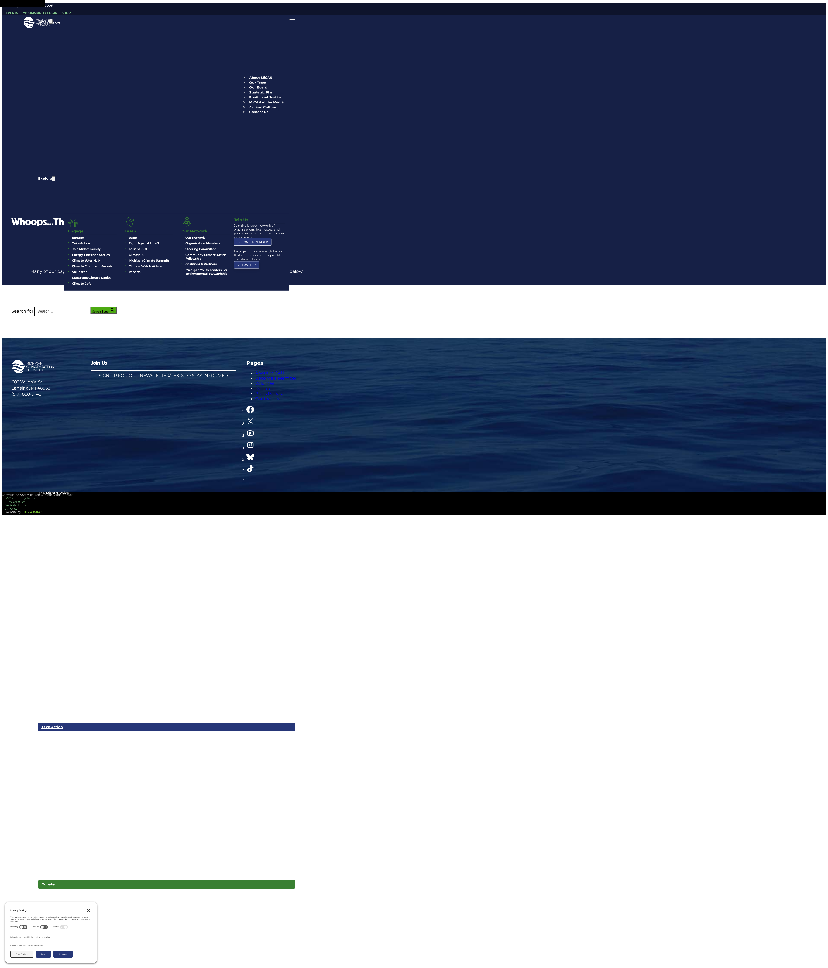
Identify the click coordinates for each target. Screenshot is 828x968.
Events (12, 13)
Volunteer (79, 272)
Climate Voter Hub (85, 260)
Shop (66, 13)
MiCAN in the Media (266, 102)
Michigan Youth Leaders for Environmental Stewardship (206, 272)
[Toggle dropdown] (51, 21)
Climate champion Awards (92, 266)
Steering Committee (200, 249)
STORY (32, 512)
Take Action (81, 243)
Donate (48, 884)
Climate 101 (137, 255)
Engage (77, 237)
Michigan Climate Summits (149, 260)
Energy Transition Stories (90, 255)
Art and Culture (262, 107)
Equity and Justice (265, 97)
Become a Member (252, 242)
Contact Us (258, 112)
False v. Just (138, 249)
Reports (134, 272)
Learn (133, 237)
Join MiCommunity (86, 249)
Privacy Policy (15, 501)
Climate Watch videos (145, 266)
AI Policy (11, 508)
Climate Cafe (81, 283)
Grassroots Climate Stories (91, 278)
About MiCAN (260, 78)
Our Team (257, 82)
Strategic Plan (261, 92)
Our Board (258, 87)
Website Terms (15, 505)
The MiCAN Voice (53, 493)
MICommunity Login (39, 13)
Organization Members (202, 243)
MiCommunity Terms (20, 498)
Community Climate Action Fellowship (205, 256)
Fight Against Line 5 (144, 243)
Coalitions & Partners (200, 264)
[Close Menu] (292, 19)
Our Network (195, 237)
